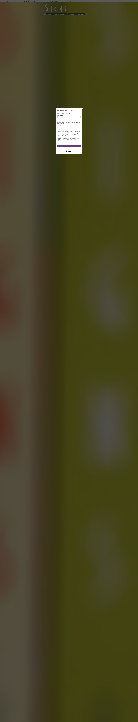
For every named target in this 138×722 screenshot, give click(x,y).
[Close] (82, 108)
